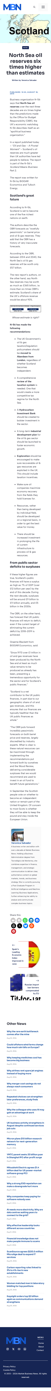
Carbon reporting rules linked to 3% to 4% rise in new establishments (24, 1270)
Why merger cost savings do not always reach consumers (24, 1085)
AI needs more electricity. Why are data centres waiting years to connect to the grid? (25, 1212)
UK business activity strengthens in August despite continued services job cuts (25, 1125)
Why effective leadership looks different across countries (23, 1227)
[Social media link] (7, 1349)
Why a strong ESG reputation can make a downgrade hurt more (24, 1185)
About (41, 1347)
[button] (34, 7)
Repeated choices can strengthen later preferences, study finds (25, 1098)
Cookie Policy (9, 1370)
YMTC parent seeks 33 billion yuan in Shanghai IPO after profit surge (25, 1156)
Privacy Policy (9, 1366)
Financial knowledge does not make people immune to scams (23, 1240)
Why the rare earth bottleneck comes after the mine (22, 1033)
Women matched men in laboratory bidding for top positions (25, 1285)
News (25, 48)
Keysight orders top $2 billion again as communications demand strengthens (25, 1299)
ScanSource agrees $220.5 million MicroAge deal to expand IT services (25, 1254)
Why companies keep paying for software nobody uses (24, 1198)
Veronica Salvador (29, 80)
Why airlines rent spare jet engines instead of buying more (25, 1072)
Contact (40, 1350)
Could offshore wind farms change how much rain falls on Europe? (25, 1046)
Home (41, 1343)
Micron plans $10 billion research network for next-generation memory (24, 1141)
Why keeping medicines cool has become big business (24, 1059)
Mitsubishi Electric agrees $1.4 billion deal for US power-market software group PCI (24, 1170)
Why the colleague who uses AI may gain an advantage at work (25, 1111)
